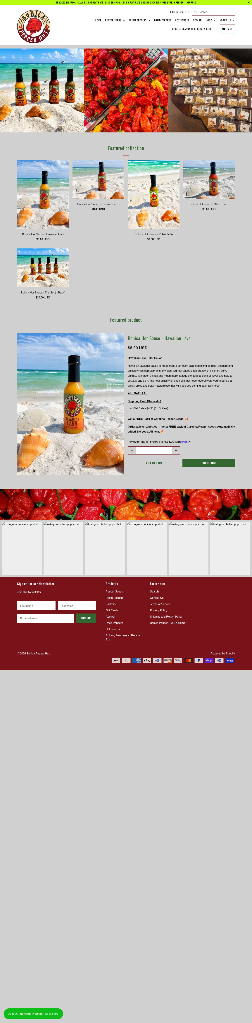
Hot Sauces (182, 20)
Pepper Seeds (113, 20)
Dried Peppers (162, 20)
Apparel (198, 20)
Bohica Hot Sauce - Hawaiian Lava (159, 338)
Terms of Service (160, 604)
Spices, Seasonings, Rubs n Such (192, 29)
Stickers (111, 604)
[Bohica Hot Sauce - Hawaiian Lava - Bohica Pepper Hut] (70, 404)
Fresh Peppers (138, 20)
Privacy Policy (158, 610)
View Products (42, 94)
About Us (226, 20)
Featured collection (126, 147)
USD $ (183, 12)
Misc (209, 20)
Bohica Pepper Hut (38, 653)
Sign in (174, 12)
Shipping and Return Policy (166, 616)
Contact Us (157, 597)
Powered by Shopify (223, 653)
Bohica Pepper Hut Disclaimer (168, 622)
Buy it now (209, 463)
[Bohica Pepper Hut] (33, 26)
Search (154, 591)
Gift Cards (112, 610)
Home (98, 20)
